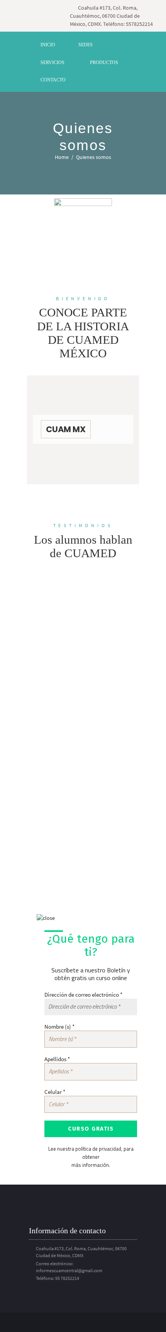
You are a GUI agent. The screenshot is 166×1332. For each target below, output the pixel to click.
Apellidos (57, 1059)
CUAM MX (66, 429)
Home (62, 157)
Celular (54, 1091)
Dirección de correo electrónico (83, 994)
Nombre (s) (59, 1026)
